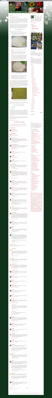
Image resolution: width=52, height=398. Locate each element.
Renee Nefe (13, 244)
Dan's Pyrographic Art (34, 13)
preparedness (32, 207)
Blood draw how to (33, 156)
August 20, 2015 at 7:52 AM (15, 320)
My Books (39, 13)
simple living (35, 209)
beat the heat (36, 197)
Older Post (27, 387)
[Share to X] (23, 124)
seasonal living (39, 208)
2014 (32, 104)
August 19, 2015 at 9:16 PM (15, 287)
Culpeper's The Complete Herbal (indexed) (36, 175)
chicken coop (37, 199)
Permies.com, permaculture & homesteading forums (36, 139)
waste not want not (20, 125)
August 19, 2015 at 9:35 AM (15, 231)
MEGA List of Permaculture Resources (35, 136)
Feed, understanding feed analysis (35, 160)
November (33, 79)
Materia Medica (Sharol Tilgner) (34, 183)
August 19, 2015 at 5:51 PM (15, 273)
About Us (12, 13)
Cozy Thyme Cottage (14, 270)
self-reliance (32, 209)
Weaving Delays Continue (34, 26)
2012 (32, 106)
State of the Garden (34, 94)
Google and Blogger (35, 126)
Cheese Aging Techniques (34, 150)
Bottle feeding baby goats (34, 157)
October (33, 80)
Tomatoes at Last (34, 86)
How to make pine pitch (34, 182)
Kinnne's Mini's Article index (34, 162)
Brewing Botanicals (33, 174)
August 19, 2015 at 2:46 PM (15, 261)
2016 (32, 76)
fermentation (35, 202)
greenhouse (34, 204)
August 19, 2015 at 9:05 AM (15, 204)
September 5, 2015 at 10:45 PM (15, 350)
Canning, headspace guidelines (34, 149)
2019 (32, 73)
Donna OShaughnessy (14, 144)
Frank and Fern (13, 170)
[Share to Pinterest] (25, 124)
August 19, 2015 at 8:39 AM (15, 168)
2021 (32, 71)
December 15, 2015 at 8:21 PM (15, 378)
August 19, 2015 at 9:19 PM (15, 296)
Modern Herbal (33, 184)
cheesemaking (14, 125)
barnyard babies (39, 196)
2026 (32, 66)
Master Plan (15, 13)
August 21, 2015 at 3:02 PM (15, 337)
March (33, 100)
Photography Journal (29, 13)
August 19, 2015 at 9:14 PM (15, 277)
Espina (12, 206)
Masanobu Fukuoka (35, 195)
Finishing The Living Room (35, 88)
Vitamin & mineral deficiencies (34, 168)
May (32, 98)
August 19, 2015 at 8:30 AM (15, 148)
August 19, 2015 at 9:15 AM (15, 210)
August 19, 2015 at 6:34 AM (15, 135)
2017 (32, 75)
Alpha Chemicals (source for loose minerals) (36, 155)
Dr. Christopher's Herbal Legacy (34, 176)
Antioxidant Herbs (33, 173)
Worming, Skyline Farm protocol (35, 170)
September (33, 81)
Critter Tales (32, 194)
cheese (12, 125)
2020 (32, 72)
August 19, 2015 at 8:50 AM (15, 184)
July (32, 96)
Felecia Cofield (13, 212)
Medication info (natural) (34, 164)
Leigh (15, 122)
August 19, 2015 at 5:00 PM (15, 268)
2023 (32, 69)
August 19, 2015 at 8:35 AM (15, 157)
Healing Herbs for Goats (34, 178)
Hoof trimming (33, 161)
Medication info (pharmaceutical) (35, 165)
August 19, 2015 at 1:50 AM (15, 131)
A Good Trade (33, 84)
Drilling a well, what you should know (35, 131)
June (32, 97)
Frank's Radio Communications (34, 133)
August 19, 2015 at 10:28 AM (15, 255)
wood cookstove (39, 210)
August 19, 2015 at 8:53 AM (15, 196)
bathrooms (32, 197)
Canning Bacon (33, 146)
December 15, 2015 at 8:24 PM (15, 384)
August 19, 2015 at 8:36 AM (15, 161)
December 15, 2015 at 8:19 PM (15, 370)
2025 (32, 67)
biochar (31, 198)
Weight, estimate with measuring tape (35, 169)
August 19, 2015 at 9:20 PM (15, 302)
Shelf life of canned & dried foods (35, 152)
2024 (32, 68)
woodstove (32, 211)
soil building (39, 209)
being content (40, 197)
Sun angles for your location (34, 143)
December (33, 78)
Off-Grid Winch (33, 137)
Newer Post (11, 387)
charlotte (13, 333)
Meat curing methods (33, 151)
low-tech (38, 206)
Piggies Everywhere (34, 90)
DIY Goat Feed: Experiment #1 (35, 89)
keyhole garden (33, 205)
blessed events (34, 198)
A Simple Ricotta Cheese (17, 121)
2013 (32, 105)
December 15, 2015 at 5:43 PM (15, 358)
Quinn (12, 198)
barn (35, 196)
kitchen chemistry (38, 205)
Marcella (13, 353)
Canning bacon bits (33, 147)
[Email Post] (21, 124)
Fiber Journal (24, 13)
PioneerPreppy (13, 129)
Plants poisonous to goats (34, 166)
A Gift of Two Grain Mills (35, 91)
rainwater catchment (33, 208)
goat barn (38, 203)
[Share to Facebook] (24, 124)
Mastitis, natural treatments (34, 163)
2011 (32, 107)
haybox (38, 204)
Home (9, 13)
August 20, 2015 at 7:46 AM (15, 314)
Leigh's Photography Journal (35, 28)
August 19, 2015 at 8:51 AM (15, 190)
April (33, 99)
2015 (32, 77)
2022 (32, 70)
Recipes (21, 13)
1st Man (12, 344)
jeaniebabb (13, 133)
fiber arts (39, 202)
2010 (32, 108)
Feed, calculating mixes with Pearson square (36, 159)
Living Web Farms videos (34, 135)
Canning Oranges (33, 148)
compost (34, 200)
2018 (32, 74)
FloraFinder (32, 132)
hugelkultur (41, 204)
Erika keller (13, 164)
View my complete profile (33, 22)
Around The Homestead (34, 95)
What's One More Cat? (34, 85)
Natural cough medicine (34, 186)
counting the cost (37, 200)
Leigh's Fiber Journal (34, 25)
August (33, 82)
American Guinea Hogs (39, 193)
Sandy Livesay (13, 248)
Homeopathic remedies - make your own (35, 181)
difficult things (34, 201)
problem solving (39, 207)
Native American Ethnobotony (34, 185)
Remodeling (19, 13)
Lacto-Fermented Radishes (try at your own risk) (36, 93)
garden (33, 203)
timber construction (34, 210)
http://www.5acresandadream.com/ (21, 122)
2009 (32, 109)
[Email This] (22, 124)
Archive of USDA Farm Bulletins (35, 130)
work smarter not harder (36, 211)
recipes (17, 125)
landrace (36, 206)
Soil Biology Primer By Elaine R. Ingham (36, 142)
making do (41, 206)
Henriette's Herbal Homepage (34, 179)
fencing (32, 202)
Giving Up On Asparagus (35, 83)
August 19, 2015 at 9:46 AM (15, 246)
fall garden (39, 201)
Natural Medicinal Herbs (34, 187)
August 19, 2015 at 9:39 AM (15, 241)
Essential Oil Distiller (33, 177)
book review (39, 198)
